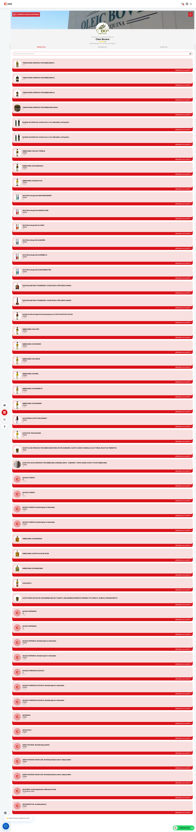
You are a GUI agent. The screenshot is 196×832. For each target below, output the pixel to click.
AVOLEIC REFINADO (29, 611)
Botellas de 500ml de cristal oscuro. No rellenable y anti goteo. (46, 137)
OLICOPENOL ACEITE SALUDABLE (34, 418)
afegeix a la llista (182, 70)
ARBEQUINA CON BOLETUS (32, 181)
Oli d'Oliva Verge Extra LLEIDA (33, 225)
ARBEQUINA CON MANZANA (32, 568)
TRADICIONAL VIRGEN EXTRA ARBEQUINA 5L (38, 78)
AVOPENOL (26, 715)
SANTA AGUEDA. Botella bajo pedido (36, 745)
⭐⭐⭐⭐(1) (102, 41)
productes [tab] (41, 47)
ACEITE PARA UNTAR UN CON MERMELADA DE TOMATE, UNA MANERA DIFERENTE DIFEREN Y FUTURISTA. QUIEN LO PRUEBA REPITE (69, 598)
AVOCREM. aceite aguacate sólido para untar (39, 789)
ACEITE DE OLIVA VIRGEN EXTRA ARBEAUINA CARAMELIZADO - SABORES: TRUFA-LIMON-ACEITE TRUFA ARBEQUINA (64, 463)
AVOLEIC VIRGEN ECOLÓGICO (33, 671)
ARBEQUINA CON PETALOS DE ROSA (35, 553)
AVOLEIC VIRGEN (28, 478)
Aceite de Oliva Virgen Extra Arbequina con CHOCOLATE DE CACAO (47, 314)
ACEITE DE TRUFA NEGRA (31, 433)
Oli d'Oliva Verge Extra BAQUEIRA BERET (37, 195)
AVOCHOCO (26, 730)
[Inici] (2, 405)
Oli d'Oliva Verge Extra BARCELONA (35, 210)
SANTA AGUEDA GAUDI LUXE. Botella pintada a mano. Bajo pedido (46, 760)
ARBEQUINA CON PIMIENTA (32, 388)
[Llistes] (2, 419)
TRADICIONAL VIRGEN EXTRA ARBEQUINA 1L (38, 63)
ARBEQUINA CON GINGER (31, 344)
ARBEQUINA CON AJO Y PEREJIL (33, 151)
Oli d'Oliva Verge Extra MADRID (33, 240)
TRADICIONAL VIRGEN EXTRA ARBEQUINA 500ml (40, 107)
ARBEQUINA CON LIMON (31, 359)
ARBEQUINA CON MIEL (30, 374)
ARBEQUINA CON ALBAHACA (32, 166)
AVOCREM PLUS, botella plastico (34, 804)
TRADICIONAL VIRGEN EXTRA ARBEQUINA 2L (38, 92)
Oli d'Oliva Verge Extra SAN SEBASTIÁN (36, 270)
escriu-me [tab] (163, 47)
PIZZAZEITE (26, 583)
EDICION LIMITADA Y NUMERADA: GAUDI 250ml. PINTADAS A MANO (46, 285)
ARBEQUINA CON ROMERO (32, 403)
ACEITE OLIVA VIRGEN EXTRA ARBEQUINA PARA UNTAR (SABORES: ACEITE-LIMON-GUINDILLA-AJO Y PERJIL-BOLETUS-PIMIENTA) (69, 448)
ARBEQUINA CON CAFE (30, 329)
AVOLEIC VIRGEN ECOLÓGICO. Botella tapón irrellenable (43, 685)
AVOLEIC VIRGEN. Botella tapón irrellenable (38, 507)
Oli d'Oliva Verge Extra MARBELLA (34, 255)
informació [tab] (102, 47)
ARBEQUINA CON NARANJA (32, 539)
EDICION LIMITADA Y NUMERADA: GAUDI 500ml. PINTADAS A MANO (46, 300)
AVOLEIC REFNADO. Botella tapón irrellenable (39, 641)
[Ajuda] (2, 427)
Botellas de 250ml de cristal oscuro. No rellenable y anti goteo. (46, 122)
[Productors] (2, 412)
